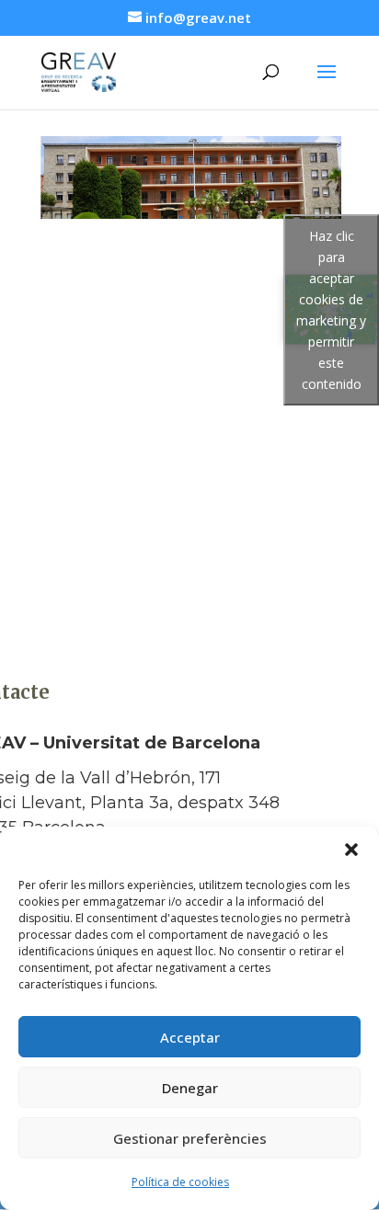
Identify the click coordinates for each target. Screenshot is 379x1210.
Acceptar (190, 1037)
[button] (351, 849)
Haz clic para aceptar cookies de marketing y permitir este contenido (331, 310)
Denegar (190, 1088)
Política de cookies (180, 1182)
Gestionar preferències (190, 1138)
